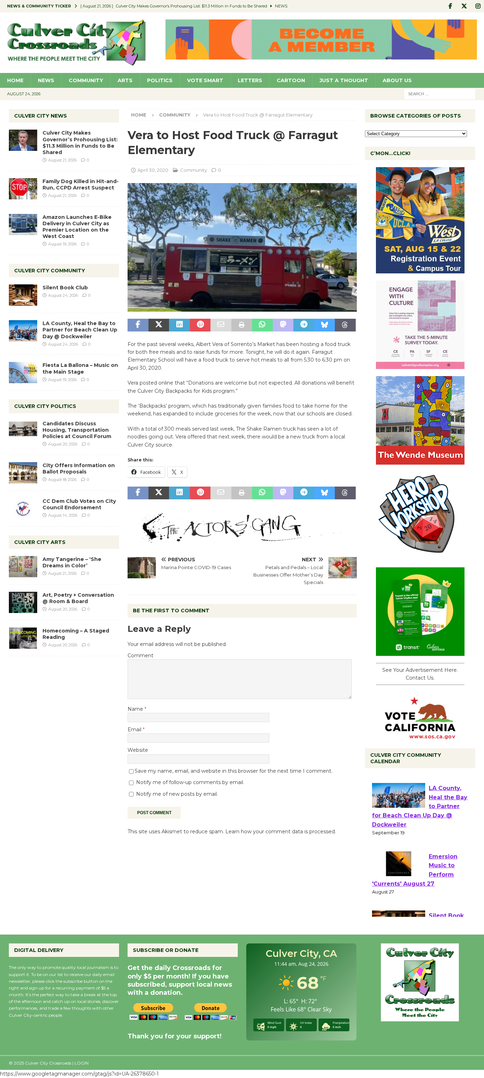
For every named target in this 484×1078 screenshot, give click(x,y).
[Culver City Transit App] (420, 652)
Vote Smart (205, 80)
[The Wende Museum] (420, 461)
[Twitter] (464, 6)
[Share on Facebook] (138, 325)
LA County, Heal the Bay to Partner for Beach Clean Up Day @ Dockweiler (80, 329)
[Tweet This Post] (158, 325)
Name (136, 709)
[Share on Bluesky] (324, 325)
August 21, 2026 (62, 160)
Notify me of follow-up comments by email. (190, 782)
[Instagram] (478, 6)
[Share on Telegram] (303, 325)
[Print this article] (241, 325)
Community (86, 80)
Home (15, 80)
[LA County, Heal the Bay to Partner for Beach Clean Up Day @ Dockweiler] (23, 330)
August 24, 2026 (63, 295)
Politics (160, 80)
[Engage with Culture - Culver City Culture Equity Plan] (420, 365)
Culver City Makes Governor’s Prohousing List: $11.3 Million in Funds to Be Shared (80, 142)
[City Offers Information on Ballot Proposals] (23, 472)
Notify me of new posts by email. (177, 794)
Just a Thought (344, 80)
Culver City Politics (45, 406)
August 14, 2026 (62, 515)
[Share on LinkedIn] (179, 325)
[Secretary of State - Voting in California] (420, 735)
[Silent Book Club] (23, 295)
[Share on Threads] (345, 325)
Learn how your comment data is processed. (280, 831)
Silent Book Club (65, 287)
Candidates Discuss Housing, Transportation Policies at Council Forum (77, 429)
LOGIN (81, 1063)
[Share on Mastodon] (283, 325)
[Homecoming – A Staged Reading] (23, 638)
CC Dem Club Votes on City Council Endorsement (79, 504)
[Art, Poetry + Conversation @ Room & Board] (23, 602)
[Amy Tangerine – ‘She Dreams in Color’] (23, 566)
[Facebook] (450, 6)
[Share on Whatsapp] (262, 325)
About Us (397, 80)
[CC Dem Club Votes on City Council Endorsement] (23, 508)
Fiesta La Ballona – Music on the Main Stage (80, 368)
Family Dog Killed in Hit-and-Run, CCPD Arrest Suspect (81, 184)
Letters (250, 80)
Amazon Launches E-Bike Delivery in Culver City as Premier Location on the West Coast (77, 227)
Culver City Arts (40, 542)
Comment (140, 655)
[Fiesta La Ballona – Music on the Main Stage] (23, 372)
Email (135, 729)
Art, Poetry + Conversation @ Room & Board (78, 598)
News (46, 80)
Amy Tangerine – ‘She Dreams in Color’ (72, 562)
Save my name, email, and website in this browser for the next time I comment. (233, 771)
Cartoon (291, 80)
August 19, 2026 (62, 244)
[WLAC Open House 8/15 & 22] (420, 269)
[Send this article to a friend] (220, 325)
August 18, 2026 (62, 479)
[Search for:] (439, 93)
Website (138, 750)
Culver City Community (49, 270)
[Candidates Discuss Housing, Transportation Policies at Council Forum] (23, 431)
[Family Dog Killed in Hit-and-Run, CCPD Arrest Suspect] (23, 188)
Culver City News (40, 116)
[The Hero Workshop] (420, 556)
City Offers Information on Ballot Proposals (79, 468)
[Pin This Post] (200, 325)
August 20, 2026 (62, 444)
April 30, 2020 (152, 170)
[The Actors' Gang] (242, 539)
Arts (125, 80)
